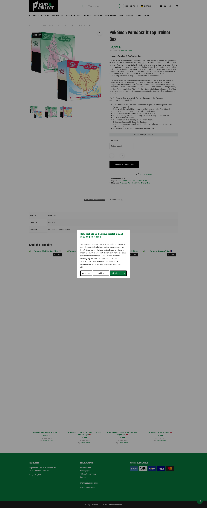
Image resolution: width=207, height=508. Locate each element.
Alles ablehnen (101, 273)
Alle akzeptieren (118, 273)
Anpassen (86, 273)
